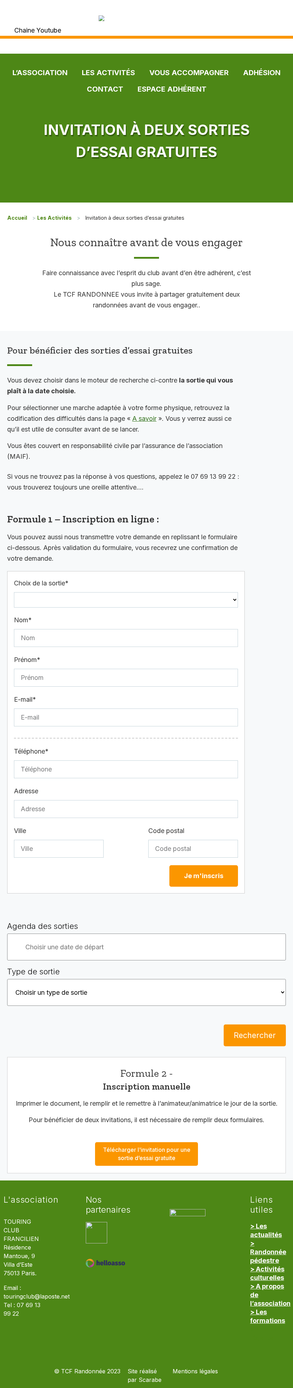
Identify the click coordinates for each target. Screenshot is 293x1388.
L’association (40, 72)
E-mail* (25, 699)
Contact (105, 89)
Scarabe (150, 1380)
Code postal (166, 830)
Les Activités (108, 72)
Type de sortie (33, 971)
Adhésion (261, 72)
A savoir (144, 418)
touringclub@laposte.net (37, 1296)
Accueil (17, 218)
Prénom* (27, 659)
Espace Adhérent (172, 89)
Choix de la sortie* (41, 583)
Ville (20, 830)
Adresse (26, 791)
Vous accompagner (189, 72)
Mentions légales (195, 1371)
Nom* (23, 620)
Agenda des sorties (42, 926)
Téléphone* (31, 751)
